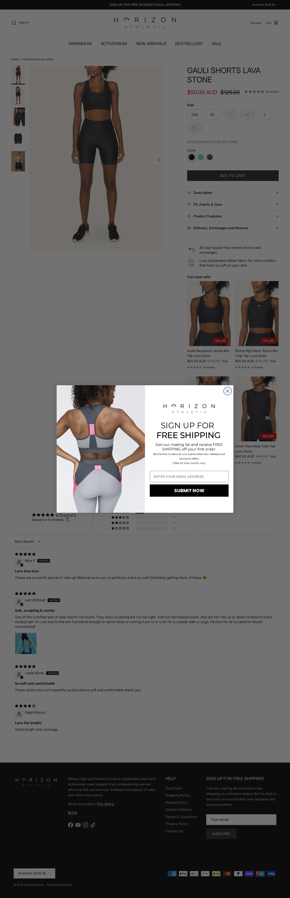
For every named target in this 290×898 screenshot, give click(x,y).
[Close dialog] (228, 391)
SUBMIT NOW (189, 490)
